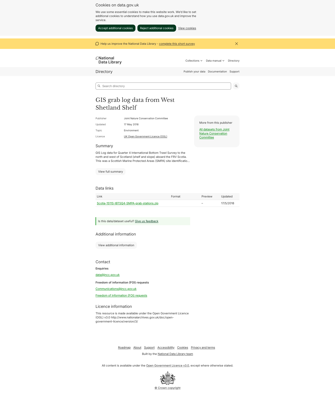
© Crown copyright (167, 388)
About (137, 347)
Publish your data (194, 71)
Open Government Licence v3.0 (167, 365)
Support (234, 71)
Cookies (182, 347)
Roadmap (124, 347)
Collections (192, 60)
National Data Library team (175, 354)
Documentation (217, 71)
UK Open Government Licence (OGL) (145, 136)
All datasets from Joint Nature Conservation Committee (214, 133)
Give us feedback (146, 221)
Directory (233, 60)
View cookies (187, 28)
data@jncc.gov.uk (108, 274)
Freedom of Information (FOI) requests (121, 295)
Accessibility (165, 347)
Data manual (213, 60)
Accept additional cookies (115, 28)
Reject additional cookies (157, 28)
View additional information (116, 245)
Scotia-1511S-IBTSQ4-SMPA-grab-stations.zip (127, 203)
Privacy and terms (203, 347)
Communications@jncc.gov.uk (116, 288)
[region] (167, 200)
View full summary (110, 171)
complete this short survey (177, 43)
